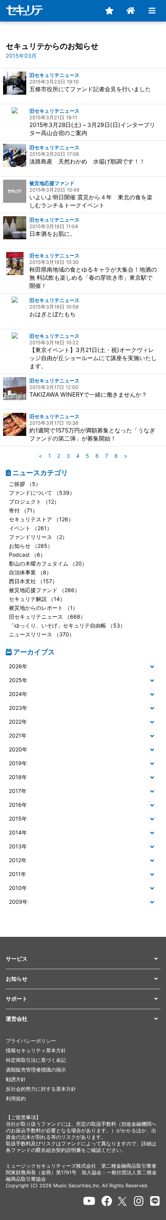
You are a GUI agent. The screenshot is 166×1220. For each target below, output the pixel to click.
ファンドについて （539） (42, 492)
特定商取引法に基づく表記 (36, 1060)
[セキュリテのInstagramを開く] (139, 1201)
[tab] (83, 667)
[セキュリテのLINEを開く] (155, 1201)
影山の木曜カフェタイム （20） (48, 563)
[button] (83, 666)
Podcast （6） (27, 554)
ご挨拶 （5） (25, 484)
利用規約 (16, 1099)
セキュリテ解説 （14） (37, 599)
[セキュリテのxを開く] (123, 1201)
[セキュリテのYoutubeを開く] (89, 1201)
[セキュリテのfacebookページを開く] (107, 1201)
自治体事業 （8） (30, 572)
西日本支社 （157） (33, 581)
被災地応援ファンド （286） (44, 590)
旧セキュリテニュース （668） (47, 616)
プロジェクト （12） (34, 501)
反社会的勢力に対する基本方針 (41, 1089)
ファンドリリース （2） (38, 537)
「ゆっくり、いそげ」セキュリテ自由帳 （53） (67, 625)
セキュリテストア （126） (41, 519)
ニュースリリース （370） (42, 634)
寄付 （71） (23, 510)
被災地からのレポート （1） (43, 607)
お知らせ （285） (31, 545)
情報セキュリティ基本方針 (36, 1050)
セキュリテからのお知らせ (52, 46)
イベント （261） (30, 528)
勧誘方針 (16, 1079)
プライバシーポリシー (31, 1041)
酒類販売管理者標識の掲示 (36, 1070)
